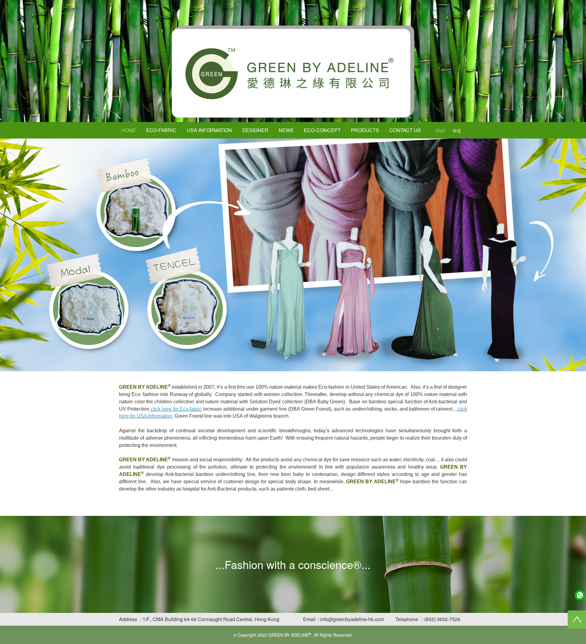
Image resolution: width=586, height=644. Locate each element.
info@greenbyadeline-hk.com (352, 619)
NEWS (286, 130)
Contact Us (405, 130)
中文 (457, 131)
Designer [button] (255, 130)
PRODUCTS (365, 130)
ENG (440, 131)
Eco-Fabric (161, 130)
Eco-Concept (322, 130)
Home (128, 130)
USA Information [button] (209, 130)
